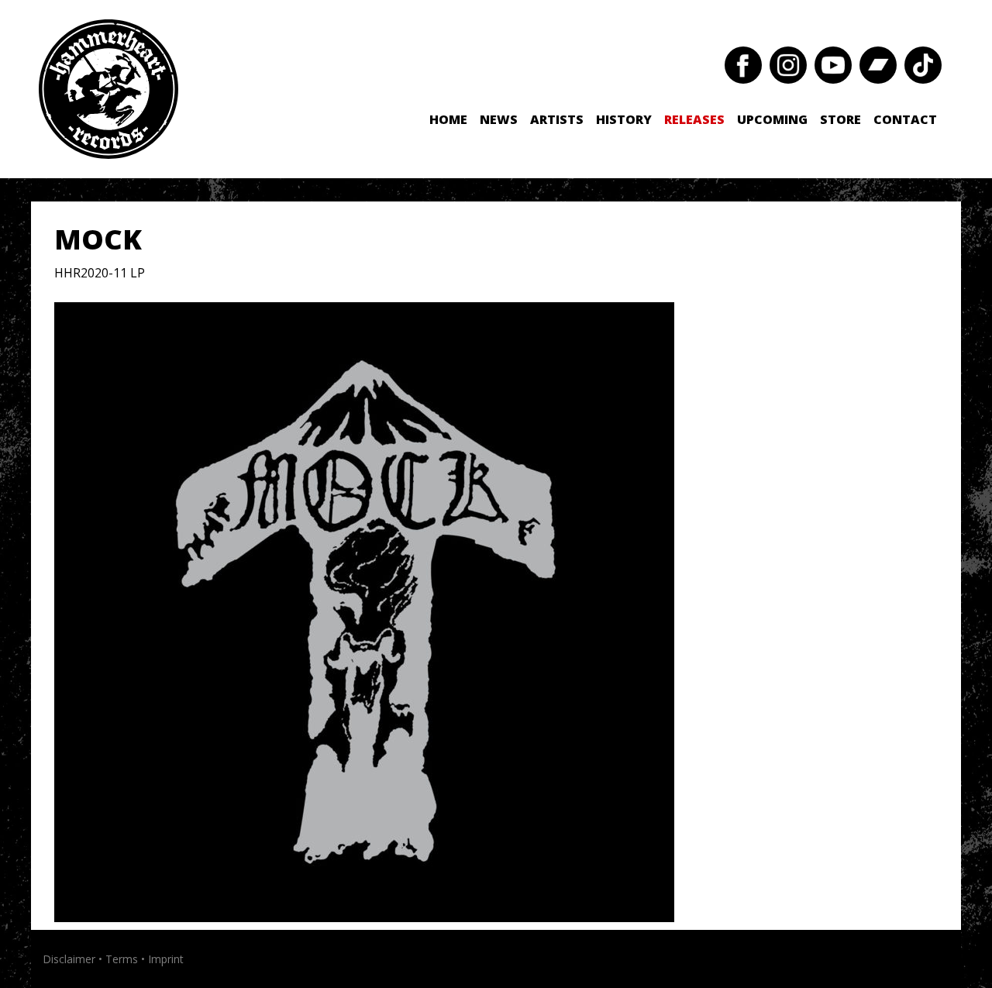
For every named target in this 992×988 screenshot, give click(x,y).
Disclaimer (69, 959)
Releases (694, 119)
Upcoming (772, 119)
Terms (121, 959)
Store (840, 119)
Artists (557, 119)
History (624, 119)
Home (448, 119)
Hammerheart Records (108, 89)
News (499, 119)
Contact (905, 119)
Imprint (166, 959)
